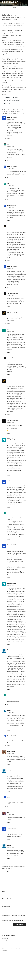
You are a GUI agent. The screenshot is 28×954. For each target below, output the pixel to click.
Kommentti (5, 871)
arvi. (16, 12)
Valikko (15, 7)
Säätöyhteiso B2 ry (14, 949)
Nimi (3, 891)
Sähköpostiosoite (7, 899)
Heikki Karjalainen (12, 117)
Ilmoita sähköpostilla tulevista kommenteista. (13, 915)
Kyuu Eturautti (11, 751)
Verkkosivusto (6, 906)
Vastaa (8, 138)
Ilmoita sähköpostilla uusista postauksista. (13, 920)
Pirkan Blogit (10, 2)
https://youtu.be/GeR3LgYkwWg (14, 425)
